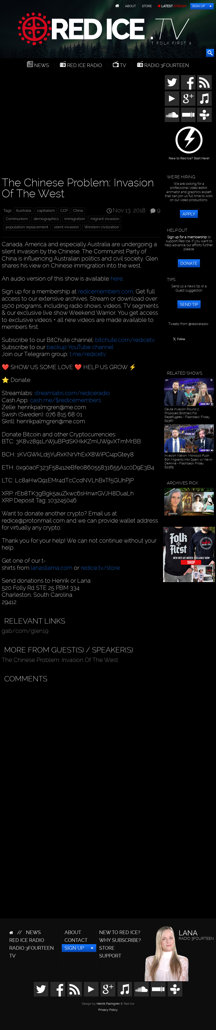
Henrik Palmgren (108, 1004)
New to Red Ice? (119, 932)
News (41, 65)
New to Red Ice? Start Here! (189, 156)
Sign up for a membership (187, 237)
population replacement (27, 227)
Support (110, 956)
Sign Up (198, 6)
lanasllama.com (52, 567)
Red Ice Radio (84, 65)
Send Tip (189, 304)
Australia (23, 210)
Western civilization (101, 227)
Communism (17, 219)
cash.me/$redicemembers (65, 400)
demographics (46, 219)
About (130, 6)
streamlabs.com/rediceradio (72, 393)
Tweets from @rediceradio (188, 324)
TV (122, 65)
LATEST (173, 6)
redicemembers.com (105, 291)
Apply (188, 213)
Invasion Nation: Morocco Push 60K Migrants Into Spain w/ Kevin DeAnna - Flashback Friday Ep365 (188, 461)
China (78, 210)
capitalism (46, 210)
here (117, 278)
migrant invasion (104, 219)
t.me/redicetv (88, 354)
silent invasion (66, 227)
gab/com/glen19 (25, 630)
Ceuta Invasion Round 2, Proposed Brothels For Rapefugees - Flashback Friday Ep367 (187, 415)
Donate (188, 263)
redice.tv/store (100, 567)
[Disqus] (80, 738)
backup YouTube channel (80, 347)
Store (147, 6)
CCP (64, 210)
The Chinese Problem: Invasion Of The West (60, 659)
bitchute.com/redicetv (125, 339)
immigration (74, 219)
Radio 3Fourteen (166, 65)
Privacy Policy (108, 1009)
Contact (76, 940)
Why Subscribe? (120, 940)
